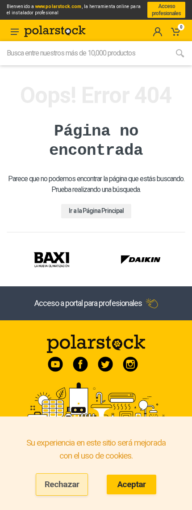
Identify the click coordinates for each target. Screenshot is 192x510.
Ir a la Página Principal (96, 210)
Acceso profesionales (166, 10)
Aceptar (131, 484)
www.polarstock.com (58, 6)
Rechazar (62, 484)
